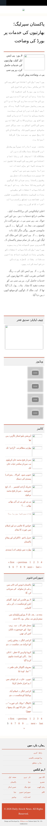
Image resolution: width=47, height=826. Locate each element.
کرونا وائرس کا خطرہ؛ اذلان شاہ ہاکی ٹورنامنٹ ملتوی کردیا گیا (19, 656)
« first (11, 562)
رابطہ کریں (38, 753)
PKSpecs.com (24, 821)
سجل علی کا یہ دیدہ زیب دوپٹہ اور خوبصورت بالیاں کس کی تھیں (20, 629)
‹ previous (22, 562)
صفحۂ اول (12, 777)
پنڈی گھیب (41, 787)
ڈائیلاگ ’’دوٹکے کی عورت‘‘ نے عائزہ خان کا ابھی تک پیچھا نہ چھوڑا (18, 707)
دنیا (29, 782)
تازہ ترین (27, 777)
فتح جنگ (27, 787)
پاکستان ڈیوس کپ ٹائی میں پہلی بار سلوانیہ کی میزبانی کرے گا (18, 589)
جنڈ (15, 792)
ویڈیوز (14, 797)
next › (30, 567)
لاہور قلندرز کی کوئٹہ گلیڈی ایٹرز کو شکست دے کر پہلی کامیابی (18, 603)
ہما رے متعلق (37, 763)
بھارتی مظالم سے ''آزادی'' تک (18, 448)
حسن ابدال (12, 787)
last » (38, 567)
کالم (43, 792)
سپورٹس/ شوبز (24, 792)
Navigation (3, 3)
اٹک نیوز (42, 777)
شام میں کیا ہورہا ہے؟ (19, 513)
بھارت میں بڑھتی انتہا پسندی (18, 549)
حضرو (42, 782)
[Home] (24, 10)
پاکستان (13, 782)
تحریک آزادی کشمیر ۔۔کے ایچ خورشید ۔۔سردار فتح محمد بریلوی (18, 491)
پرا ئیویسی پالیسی (35, 758)
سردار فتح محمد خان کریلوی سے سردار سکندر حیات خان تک (18, 464)
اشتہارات (26, 797)
